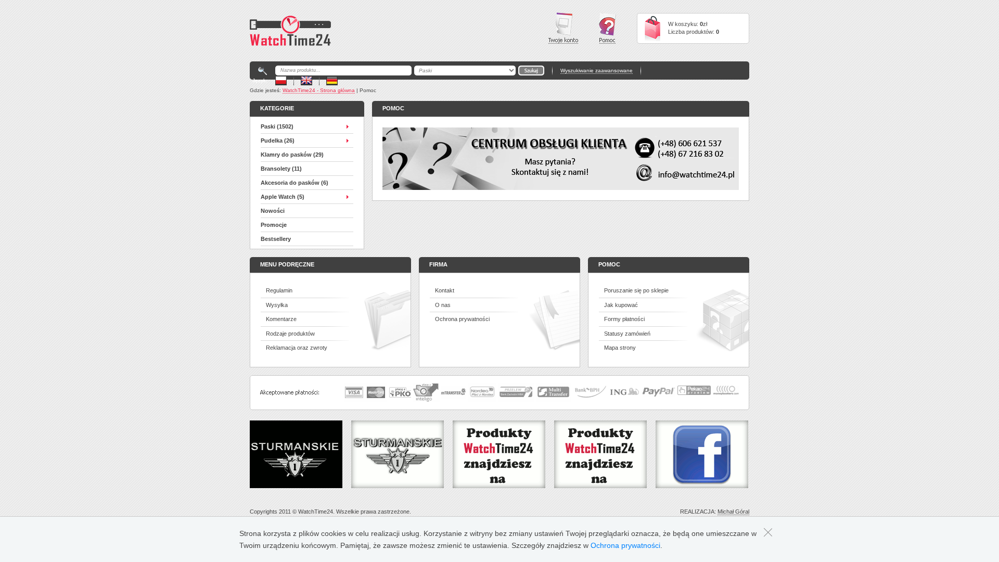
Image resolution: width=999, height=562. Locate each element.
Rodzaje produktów (290, 333)
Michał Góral (733, 511)
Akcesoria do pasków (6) (294, 183)
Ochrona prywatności (462, 319)
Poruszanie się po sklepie (636, 290)
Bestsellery (276, 239)
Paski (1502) (277, 126)
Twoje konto (563, 28)
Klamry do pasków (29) (292, 154)
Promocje (274, 225)
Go (531, 70)
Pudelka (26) (277, 140)
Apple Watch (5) (282, 197)
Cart (652, 28)
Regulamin (279, 290)
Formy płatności (624, 319)
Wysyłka (277, 305)
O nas (443, 305)
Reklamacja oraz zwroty (296, 347)
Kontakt (444, 290)
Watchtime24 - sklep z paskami (290, 31)
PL (281, 80)
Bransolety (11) (281, 168)
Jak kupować (621, 305)
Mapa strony (620, 347)
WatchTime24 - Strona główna (319, 90)
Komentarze (281, 319)
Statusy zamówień (627, 333)
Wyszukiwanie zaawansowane (596, 70)
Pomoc (607, 28)
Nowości (273, 211)
